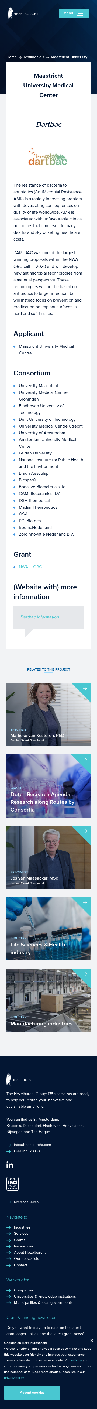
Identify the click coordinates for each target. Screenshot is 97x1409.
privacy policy (14, 1378)
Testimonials (33, 57)
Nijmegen (14, 1132)
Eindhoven (52, 1126)
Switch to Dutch (26, 1202)
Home (11, 57)
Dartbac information (39, 617)
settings (76, 1360)
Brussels (13, 1126)
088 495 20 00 (27, 1151)
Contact (20, 1265)
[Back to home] (23, 17)
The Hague (40, 1132)
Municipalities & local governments (43, 1303)
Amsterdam (48, 1119)
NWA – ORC (30, 566)
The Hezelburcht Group (26, 1094)
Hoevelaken (73, 1126)
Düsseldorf (32, 1126)
